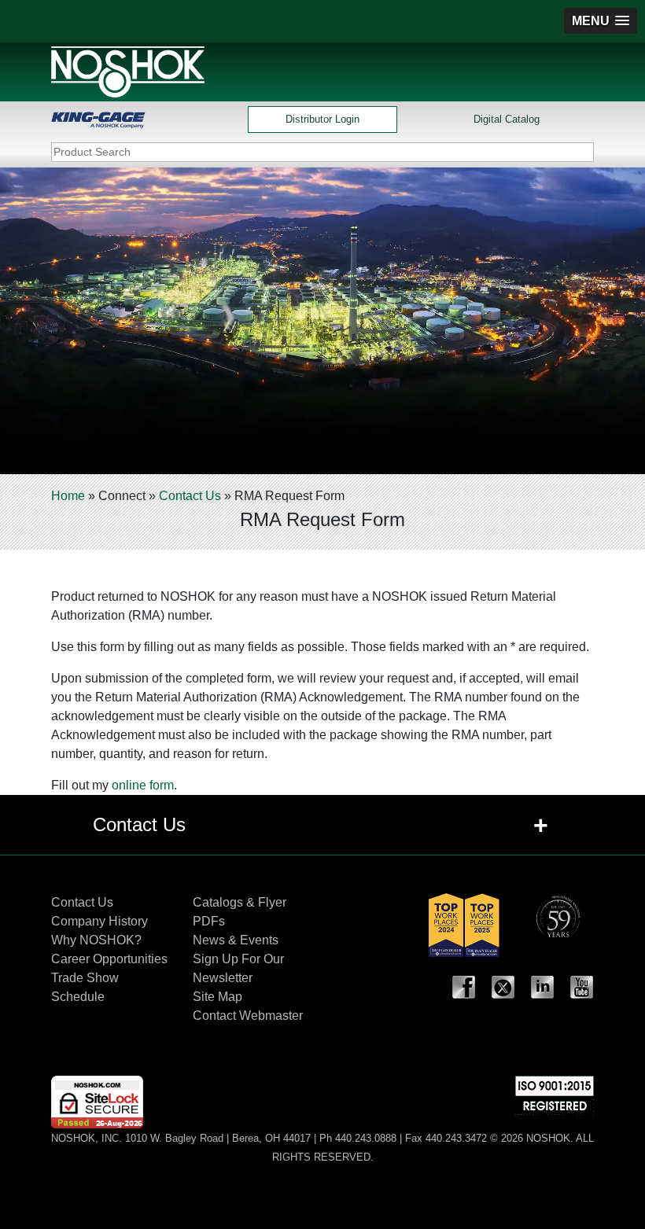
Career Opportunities (109, 959)
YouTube (582, 987)
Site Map (217, 996)
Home (68, 495)
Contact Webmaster (248, 1015)
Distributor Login (322, 119)
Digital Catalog (507, 119)
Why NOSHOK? (96, 940)
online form (143, 785)
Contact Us (190, 495)
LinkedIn (543, 987)
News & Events (235, 940)
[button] (600, 21)
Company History (99, 921)
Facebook (464, 987)
